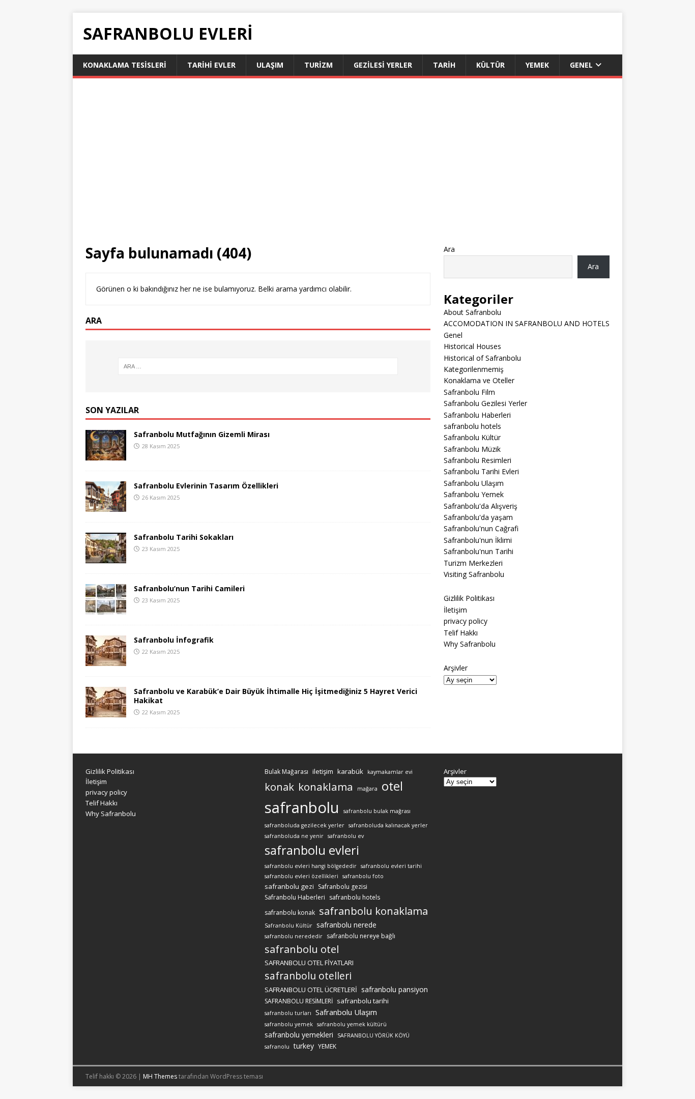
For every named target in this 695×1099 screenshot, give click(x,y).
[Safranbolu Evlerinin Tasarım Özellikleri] (105, 505)
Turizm (318, 65)
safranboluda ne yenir (294, 836)
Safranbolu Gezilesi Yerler (485, 403)
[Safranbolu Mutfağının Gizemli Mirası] (105, 454)
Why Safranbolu (470, 644)
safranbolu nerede (346, 925)
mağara (367, 788)
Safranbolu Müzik (472, 449)
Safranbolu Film (469, 392)
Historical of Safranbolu (482, 358)
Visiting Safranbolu (474, 574)
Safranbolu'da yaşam (478, 517)
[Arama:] (258, 366)
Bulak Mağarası (286, 771)
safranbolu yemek (289, 1024)
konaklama (325, 786)
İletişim (455, 610)
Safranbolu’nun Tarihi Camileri (189, 588)
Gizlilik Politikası (469, 598)
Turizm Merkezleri (473, 563)
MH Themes (160, 1076)
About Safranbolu (472, 312)
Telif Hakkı (461, 633)
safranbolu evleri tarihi (391, 866)
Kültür (490, 65)
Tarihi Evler (211, 65)
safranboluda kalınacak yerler (388, 825)
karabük (350, 771)
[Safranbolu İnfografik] (105, 659)
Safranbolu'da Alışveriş (480, 506)
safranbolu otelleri (308, 975)
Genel (581, 65)
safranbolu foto (363, 876)
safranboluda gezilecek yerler (304, 825)
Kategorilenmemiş (474, 369)
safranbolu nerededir (294, 936)
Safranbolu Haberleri (477, 415)
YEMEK (327, 1046)
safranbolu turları (288, 1013)
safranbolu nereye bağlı (361, 936)
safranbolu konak (290, 912)
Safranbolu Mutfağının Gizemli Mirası (202, 434)
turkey (304, 1046)
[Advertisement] (347, 167)
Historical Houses (472, 346)
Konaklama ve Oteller (479, 380)
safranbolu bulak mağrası (377, 811)
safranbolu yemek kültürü (352, 1024)
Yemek (537, 65)
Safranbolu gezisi (342, 886)
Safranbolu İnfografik (174, 640)
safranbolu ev (346, 836)
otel (392, 786)
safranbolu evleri (312, 850)
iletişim (322, 771)
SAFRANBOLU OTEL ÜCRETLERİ (311, 989)
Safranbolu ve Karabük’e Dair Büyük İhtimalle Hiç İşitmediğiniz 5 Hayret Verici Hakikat (275, 695)
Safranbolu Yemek (474, 494)
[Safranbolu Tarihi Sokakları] (105, 557)
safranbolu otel (302, 949)
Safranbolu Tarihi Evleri (481, 471)
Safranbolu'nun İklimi (478, 540)
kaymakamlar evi (390, 771)
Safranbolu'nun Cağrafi (481, 528)
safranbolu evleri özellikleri (301, 876)
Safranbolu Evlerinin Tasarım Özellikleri (206, 485)
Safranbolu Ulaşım (474, 483)
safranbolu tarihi (363, 1000)
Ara (449, 249)
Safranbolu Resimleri (477, 460)
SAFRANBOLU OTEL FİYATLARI (309, 962)
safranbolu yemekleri (299, 1034)
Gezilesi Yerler (383, 65)
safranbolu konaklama (373, 911)
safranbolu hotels (472, 426)
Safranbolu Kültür (472, 437)
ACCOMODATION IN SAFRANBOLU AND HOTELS (527, 323)
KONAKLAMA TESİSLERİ (124, 65)
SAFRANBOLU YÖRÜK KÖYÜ (373, 1035)
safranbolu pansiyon (394, 989)
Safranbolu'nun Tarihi (478, 551)
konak (279, 787)
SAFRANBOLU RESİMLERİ (299, 1001)
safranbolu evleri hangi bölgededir (311, 866)
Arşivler (456, 668)
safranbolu (302, 807)
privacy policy (465, 621)
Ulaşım (269, 65)
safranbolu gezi (289, 886)
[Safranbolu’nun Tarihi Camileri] (105, 608)
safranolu (277, 1046)
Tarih (444, 65)
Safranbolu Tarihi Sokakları (184, 537)
